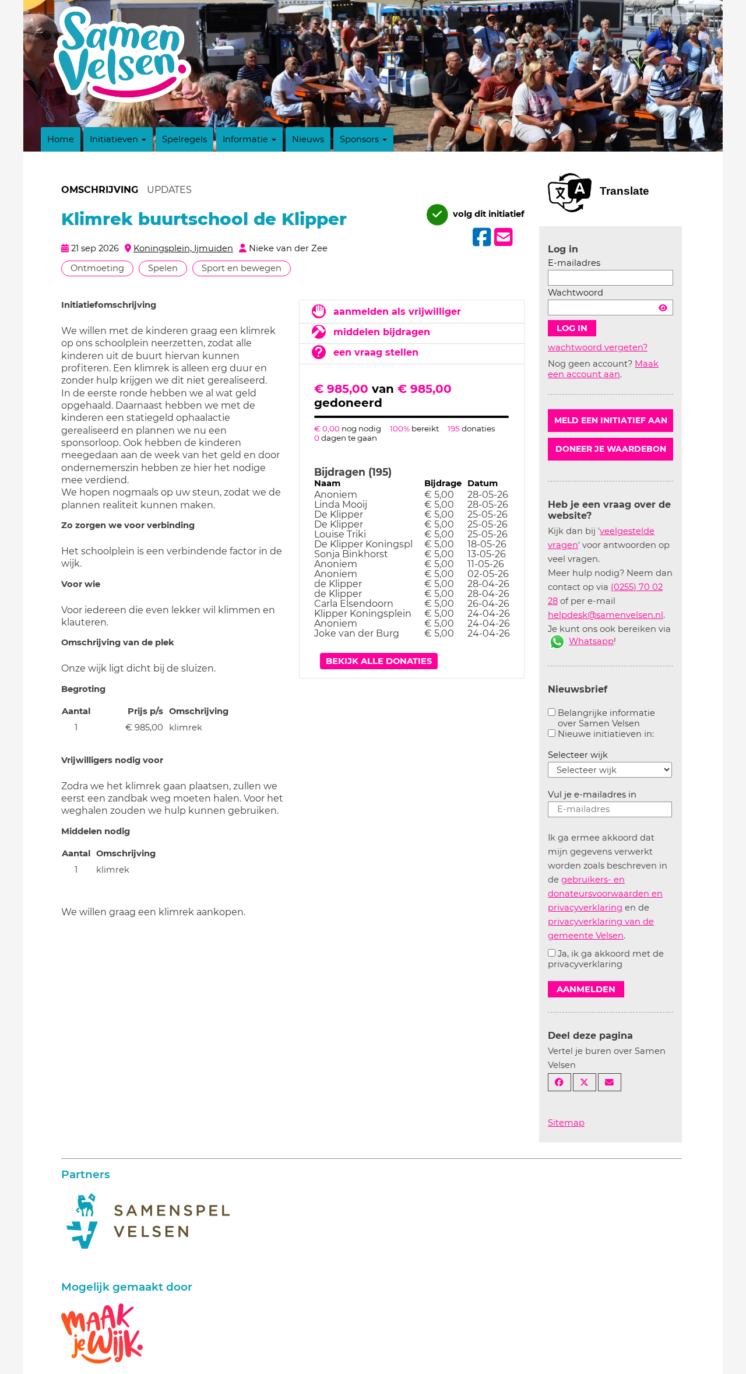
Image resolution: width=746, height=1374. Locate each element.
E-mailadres (574, 263)
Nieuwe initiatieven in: (606, 734)
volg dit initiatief (488, 214)
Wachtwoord (575, 292)
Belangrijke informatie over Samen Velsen (606, 718)
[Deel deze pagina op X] (584, 1082)
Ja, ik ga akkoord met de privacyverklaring (606, 958)
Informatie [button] (246, 139)
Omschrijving (99, 189)
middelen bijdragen (381, 332)
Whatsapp (591, 641)
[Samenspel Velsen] (148, 1220)
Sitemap (566, 1123)
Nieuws (308, 139)
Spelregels (184, 139)
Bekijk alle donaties (379, 661)
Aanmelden (586, 989)
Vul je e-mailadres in (592, 794)
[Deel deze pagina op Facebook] (559, 1082)
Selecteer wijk (578, 755)
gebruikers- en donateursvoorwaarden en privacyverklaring (605, 893)
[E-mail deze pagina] (609, 1082)
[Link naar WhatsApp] (557, 641)
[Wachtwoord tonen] (663, 307)
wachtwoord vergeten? (598, 347)
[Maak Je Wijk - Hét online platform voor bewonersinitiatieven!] (102, 1332)
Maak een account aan (603, 369)
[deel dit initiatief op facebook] (480, 237)
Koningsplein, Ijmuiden (183, 248)
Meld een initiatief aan (610, 420)
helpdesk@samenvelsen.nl (605, 615)
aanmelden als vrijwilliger (397, 311)
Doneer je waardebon (610, 449)
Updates (169, 189)
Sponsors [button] (360, 139)
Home (60, 139)
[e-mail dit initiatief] (502, 238)
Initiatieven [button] (115, 139)
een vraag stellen (375, 352)
